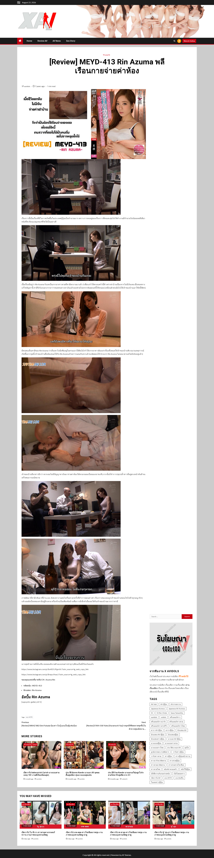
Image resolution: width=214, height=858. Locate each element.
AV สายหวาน (176, 704)
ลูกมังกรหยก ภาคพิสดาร (160, 752)
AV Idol (154, 704)
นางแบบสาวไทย (157, 747)
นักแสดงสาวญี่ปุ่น (157, 739)
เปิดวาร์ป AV (156, 778)
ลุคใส (187, 747)
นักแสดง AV (182, 730)
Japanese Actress (158, 709)
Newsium (115, 855)
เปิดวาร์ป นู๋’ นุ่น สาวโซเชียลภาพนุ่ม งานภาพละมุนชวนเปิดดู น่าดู (171, 833)
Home (29, 41)
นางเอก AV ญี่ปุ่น (174, 739)
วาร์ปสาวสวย (156, 756)
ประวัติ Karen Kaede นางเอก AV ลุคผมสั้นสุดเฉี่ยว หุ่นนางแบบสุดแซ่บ (83, 773)
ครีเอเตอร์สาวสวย (176, 722)
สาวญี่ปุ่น (168, 756)
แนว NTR (29, 717)
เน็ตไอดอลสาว (179, 773)
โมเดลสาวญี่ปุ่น (157, 782)
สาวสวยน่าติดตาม (158, 765)
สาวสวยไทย (155, 769)
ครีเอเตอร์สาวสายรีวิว (159, 726)
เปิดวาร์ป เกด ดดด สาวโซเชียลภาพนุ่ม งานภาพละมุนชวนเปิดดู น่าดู (84, 833)
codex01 (124, 779)
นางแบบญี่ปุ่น (156, 743)
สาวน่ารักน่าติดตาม (158, 760)
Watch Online (189, 41)
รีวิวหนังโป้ (106, 55)
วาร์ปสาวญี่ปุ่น (178, 752)
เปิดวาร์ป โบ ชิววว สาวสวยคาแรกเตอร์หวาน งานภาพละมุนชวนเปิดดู (38, 833)
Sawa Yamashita (177, 713)
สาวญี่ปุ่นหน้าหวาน (183, 756)
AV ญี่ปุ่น (163, 704)
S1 (152, 713)
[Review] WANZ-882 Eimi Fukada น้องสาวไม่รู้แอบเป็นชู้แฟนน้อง (49, 724)
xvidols (163, 717)
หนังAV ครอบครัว (170, 769)
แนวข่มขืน (179, 778)
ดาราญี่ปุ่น (170, 730)
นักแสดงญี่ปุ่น (173, 735)
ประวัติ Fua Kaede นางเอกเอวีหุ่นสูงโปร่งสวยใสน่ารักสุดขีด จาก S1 (126, 773)
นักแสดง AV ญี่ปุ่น (157, 735)
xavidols (27, 86)
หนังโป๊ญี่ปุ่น (185, 769)
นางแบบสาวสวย (171, 743)
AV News (57, 41)
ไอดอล (34, 745)
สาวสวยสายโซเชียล (176, 765)
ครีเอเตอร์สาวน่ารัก (158, 722)
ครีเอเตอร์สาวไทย (178, 726)
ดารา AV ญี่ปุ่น (156, 730)
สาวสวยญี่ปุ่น (175, 760)
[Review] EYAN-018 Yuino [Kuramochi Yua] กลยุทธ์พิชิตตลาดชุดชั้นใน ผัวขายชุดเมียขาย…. (116, 725)
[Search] (174, 41)
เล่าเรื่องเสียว (26, 804)
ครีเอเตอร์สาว (175, 717)
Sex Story (70, 41)
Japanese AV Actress (177, 709)
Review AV (42, 41)
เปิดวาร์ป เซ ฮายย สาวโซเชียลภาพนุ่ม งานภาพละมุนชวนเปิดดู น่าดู (128, 833)
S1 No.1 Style (162, 713)
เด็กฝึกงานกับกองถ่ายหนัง (160, 773)
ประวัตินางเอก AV (174, 747)
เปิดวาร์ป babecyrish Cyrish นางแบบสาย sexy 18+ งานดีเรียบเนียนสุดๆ (41, 773)
